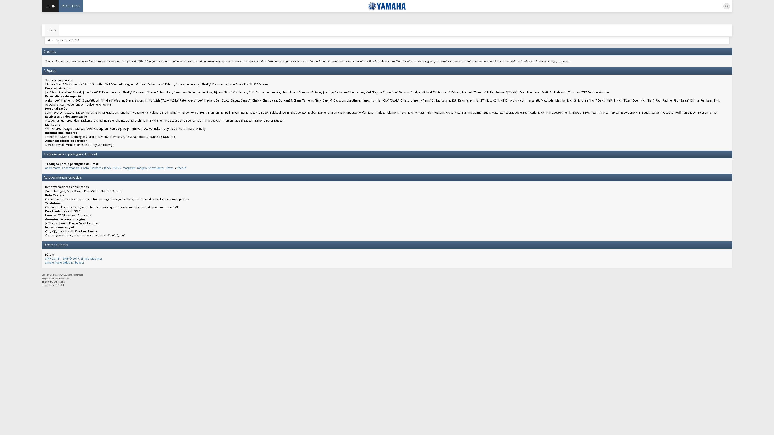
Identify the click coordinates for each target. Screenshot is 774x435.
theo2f (182, 168)
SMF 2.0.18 (52, 258)
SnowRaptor (156, 168)
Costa (85, 168)
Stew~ (170, 168)
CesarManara (71, 168)
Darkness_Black (101, 168)
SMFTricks (59, 281)
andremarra (52, 168)
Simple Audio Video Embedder (64, 262)
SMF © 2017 (71, 258)
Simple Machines (92, 258)
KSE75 (117, 168)
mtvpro (142, 168)
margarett (129, 168)
